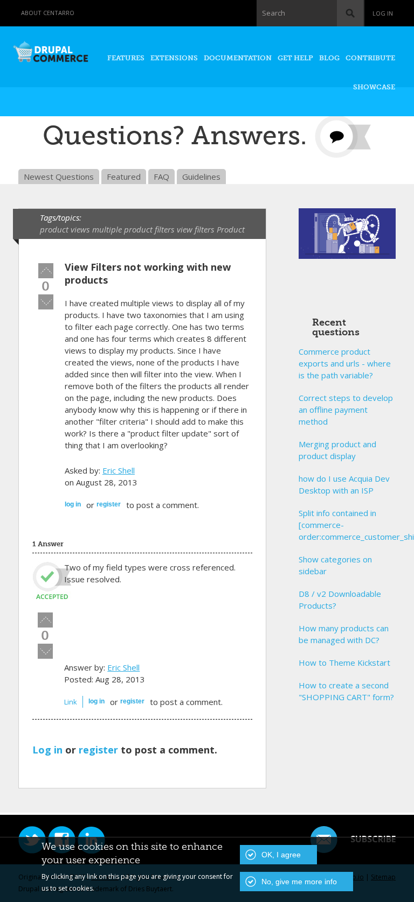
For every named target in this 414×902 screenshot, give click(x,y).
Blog (329, 58)
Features (125, 58)
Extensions (174, 58)
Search (273, 13)
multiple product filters (133, 229)
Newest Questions (59, 176)
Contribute (370, 58)
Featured (124, 176)
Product (231, 229)
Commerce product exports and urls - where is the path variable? (345, 363)
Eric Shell (118, 470)
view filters (195, 229)
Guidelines (201, 176)
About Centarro (47, 13)
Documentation (238, 58)
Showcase (374, 87)
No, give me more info (299, 881)
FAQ (161, 176)
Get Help (295, 58)
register (108, 504)
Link (70, 702)
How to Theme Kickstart (344, 662)
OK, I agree (281, 854)
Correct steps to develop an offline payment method (346, 409)
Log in (382, 13)
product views (64, 229)
